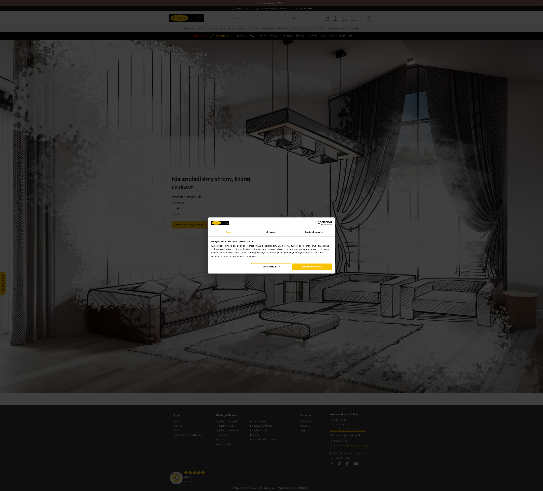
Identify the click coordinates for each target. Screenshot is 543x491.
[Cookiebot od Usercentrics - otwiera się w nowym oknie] (319, 223)
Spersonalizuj (269, 266)
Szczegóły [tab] (271, 232)
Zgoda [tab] (229, 232)
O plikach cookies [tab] (314, 232)
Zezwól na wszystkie (312, 266)
